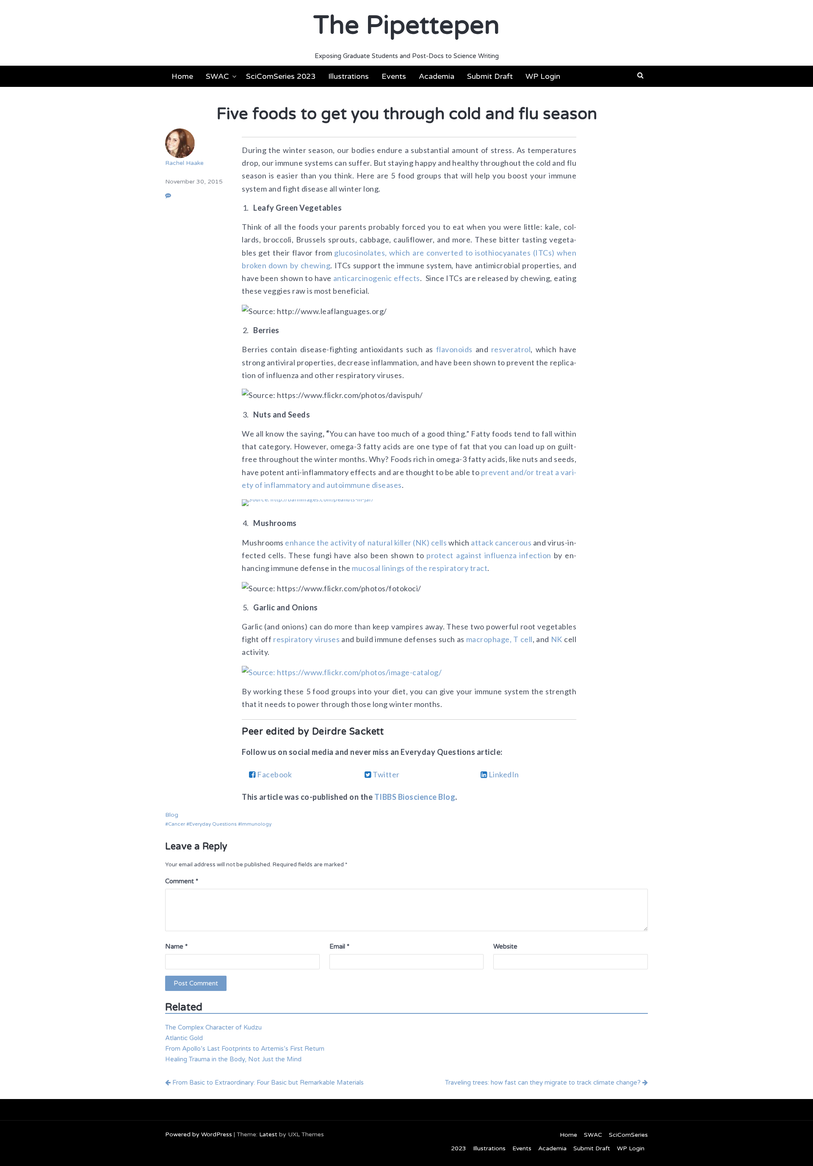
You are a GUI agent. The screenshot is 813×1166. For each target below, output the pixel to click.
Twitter (385, 774)
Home (182, 76)
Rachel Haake (184, 163)
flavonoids (454, 349)
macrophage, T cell (499, 639)
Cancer (176, 824)
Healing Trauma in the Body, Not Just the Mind (233, 1059)
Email (339, 946)
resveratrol (511, 349)
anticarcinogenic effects (376, 278)
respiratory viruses (306, 639)
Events (394, 76)
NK (556, 639)
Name (176, 946)
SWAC (217, 76)
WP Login (542, 76)
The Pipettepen (406, 25)
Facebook (274, 774)
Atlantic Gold (184, 1038)
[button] (640, 75)
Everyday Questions (213, 824)
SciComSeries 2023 (280, 76)
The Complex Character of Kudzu (213, 1027)
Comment (181, 881)
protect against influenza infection (488, 555)
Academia (436, 76)
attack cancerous (501, 542)
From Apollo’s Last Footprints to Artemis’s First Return (244, 1048)
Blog (171, 814)
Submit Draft (490, 76)
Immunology (256, 824)
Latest (268, 1134)
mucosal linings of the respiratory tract (419, 568)
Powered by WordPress (198, 1134)
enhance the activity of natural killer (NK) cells (366, 542)
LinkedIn (503, 774)
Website (505, 946)
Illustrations (348, 76)
